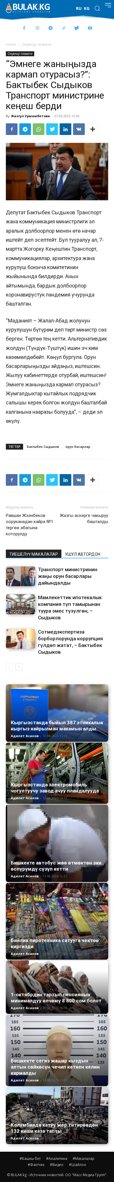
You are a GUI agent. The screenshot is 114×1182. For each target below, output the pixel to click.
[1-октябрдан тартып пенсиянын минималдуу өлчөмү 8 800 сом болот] (57, 987)
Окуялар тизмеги (36, 44)
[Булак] (28, 8)
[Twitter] (77, 28)
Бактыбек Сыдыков (43, 446)
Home (11, 44)
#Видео (56, 1164)
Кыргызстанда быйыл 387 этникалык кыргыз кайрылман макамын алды (57, 726)
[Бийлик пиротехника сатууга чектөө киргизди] (57, 921)
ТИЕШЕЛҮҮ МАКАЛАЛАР (33, 554)
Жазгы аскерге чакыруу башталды (84, 518)
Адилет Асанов (25, 736)
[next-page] (19, 666)
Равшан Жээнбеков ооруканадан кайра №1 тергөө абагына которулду (29, 524)
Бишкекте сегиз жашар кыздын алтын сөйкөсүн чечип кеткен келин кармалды (55, 1067)
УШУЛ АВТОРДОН (82, 554)
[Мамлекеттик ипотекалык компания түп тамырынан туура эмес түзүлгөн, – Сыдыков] (20, 604)
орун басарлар (77, 446)
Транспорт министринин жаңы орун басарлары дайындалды (67, 576)
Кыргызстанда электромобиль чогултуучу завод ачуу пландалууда (55, 788)
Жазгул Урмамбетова (30, 116)
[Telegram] (50, 28)
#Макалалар (83, 1158)
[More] (93, 129)
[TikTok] (63, 28)
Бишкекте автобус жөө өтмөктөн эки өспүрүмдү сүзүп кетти (56, 866)
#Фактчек (36, 1164)
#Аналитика (56, 1158)
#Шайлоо (77, 1164)
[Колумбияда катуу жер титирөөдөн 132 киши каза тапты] (57, 1115)
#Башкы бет (30, 1158)
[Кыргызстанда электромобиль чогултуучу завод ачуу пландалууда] (57, 773)
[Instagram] (37, 28)
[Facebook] (24, 28)
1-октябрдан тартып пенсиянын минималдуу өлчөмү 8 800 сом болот (56, 998)
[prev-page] (9, 666)
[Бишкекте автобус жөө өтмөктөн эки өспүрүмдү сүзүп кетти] (57, 843)
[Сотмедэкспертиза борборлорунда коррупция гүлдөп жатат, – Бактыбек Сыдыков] (20, 639)
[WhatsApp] (38, 129)
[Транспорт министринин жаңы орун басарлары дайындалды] (20, 576)
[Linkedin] (65, 129)
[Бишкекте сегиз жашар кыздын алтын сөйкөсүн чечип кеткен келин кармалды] (57, 1050)
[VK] (79, 129)
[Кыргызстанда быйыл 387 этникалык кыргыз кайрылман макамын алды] (57, 713)
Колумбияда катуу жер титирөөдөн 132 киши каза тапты (54, 1128)
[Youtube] (90, 28)
